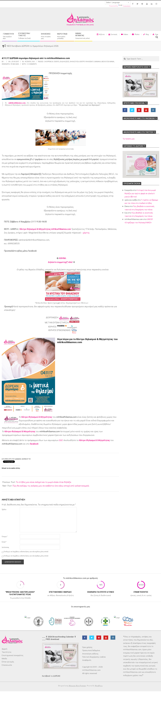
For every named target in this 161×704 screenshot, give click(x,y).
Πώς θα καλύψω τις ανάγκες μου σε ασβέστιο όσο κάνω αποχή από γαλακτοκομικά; (50, 485)
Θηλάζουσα (74, 61)
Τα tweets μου (128, 138)
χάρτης (86, 232)
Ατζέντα (28, 61)
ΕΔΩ (60, 440)
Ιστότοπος (5, 547)
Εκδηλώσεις (64, 61)
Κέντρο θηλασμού (86, 61)
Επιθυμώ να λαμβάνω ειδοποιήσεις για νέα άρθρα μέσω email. (26, 556)
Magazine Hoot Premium (77, 685)
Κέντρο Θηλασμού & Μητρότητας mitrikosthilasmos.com (45, 229)
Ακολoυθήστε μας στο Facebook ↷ (140, 118)
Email (4, 542)
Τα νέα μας (15, 64)
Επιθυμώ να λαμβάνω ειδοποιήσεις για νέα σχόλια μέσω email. (26, 551)
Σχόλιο (4, 509)
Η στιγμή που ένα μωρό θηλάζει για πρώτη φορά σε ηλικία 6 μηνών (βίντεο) (140, 193)
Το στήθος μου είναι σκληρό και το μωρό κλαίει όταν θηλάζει (43, 482)
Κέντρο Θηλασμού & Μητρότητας (36, 416)
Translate (126, 6)
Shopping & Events (51, 61)
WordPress (99, 685)
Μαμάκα (97, 61)
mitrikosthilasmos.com (16, 103)
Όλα (33, 61)
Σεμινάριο (6, 64)
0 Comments (32, 64)
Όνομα (5, 536)
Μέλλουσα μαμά (107, 61)
